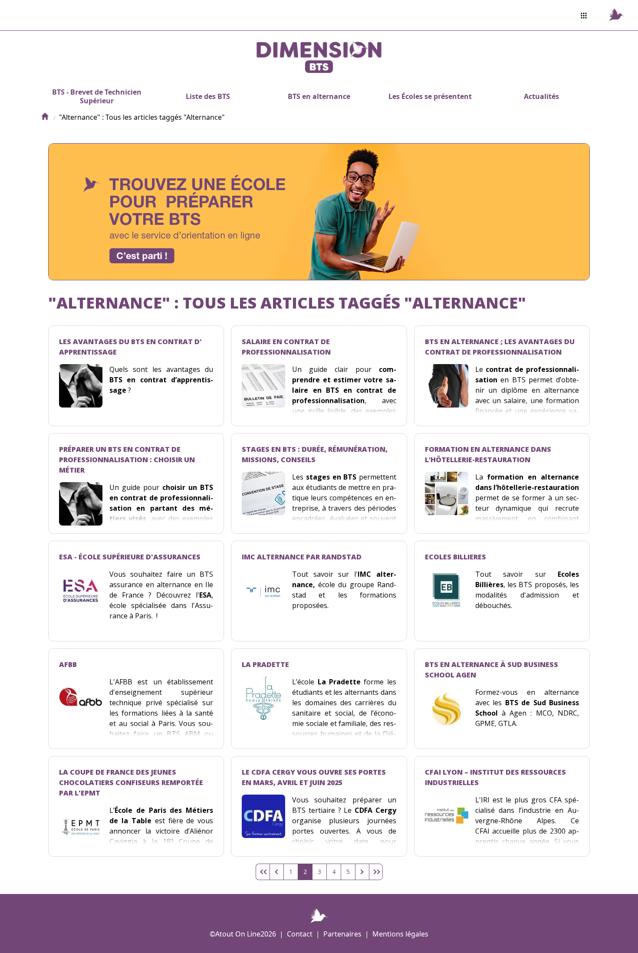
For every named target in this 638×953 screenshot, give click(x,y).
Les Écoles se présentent (430, 96)
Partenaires (342, 934)
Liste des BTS (208, 96)
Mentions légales (400, 934)
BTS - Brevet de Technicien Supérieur (96, 96)
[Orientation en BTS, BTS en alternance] (44, 117)
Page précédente (276, 872)
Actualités (541, 96)
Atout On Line (237, 934)
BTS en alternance (319, 96)
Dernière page (376, 872)
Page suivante (362, 872)
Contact (299, 934)
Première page (263, 872)
